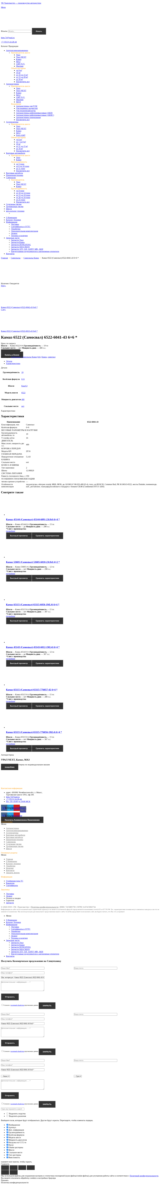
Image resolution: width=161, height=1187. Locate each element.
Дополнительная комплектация (24, 934)
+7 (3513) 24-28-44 (9, 42)
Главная (4, 258)
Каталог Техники (13, 922)
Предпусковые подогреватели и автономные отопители (35, 954)
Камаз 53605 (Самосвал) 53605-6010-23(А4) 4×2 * (33, 562)
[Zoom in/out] (31, 1167)
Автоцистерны (12, 828)
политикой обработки (17, 1005)
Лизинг (14, 936)
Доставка (15, 927)
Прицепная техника (14, 840)
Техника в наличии (19, 938)
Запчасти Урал (17, 943)
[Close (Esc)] (5, 1167)
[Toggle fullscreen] (22, 1167)
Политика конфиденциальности (44, 907)
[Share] (14, 1167)
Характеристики (13, 363)
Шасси (9, 849)
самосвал (51, 357)
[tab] (83, 361)
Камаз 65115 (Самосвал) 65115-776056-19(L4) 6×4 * (34, 732)
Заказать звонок (13, 873)
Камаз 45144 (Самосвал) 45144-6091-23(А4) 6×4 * (33, 519)
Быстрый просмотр (19, 536)
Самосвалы (16, 258)
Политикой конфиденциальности (144, 1176)
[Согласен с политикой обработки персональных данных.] (80, 1028)
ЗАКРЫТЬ (47, 1006)
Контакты (10, 870)
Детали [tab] (4, 368)
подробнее (10, 531)
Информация (11, 925)
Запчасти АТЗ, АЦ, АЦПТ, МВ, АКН (27, 952)
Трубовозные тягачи (14, 846)
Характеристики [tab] (8, 411)
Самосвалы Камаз (31, 258)
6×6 (23, 379)
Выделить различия (17, 1116)
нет (22, 406)
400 (22, 399)
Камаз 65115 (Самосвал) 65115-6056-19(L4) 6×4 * (32, 604)
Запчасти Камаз (18, 945)
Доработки (10, 866)
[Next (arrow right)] (14, 1172)
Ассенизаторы (12, 833)
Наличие (10, 868)
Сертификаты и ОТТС (20, 929)
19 (22, 372)
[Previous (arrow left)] (5, 1172)
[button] (80, 824)
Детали (9, 361)
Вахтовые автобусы (14, 837)
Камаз (44, 357)
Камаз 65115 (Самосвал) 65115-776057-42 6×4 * (31, 689)
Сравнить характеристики (47, 536)
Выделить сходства (17, 1114)
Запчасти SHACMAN (20, 949)
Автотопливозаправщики (17, 830)
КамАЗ (24, 386)
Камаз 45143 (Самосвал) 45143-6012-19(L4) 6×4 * (33, 647)
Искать (39, 31)
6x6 (39, 357)
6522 (23, 393)
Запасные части (12, 940)
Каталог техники (13, 864)
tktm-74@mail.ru (8, 38)
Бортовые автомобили (15, 835)
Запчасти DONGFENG (21, 947)
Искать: (4, 31)
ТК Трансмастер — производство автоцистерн (21, 3)
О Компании (11, 861)
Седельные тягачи (14, 844)
